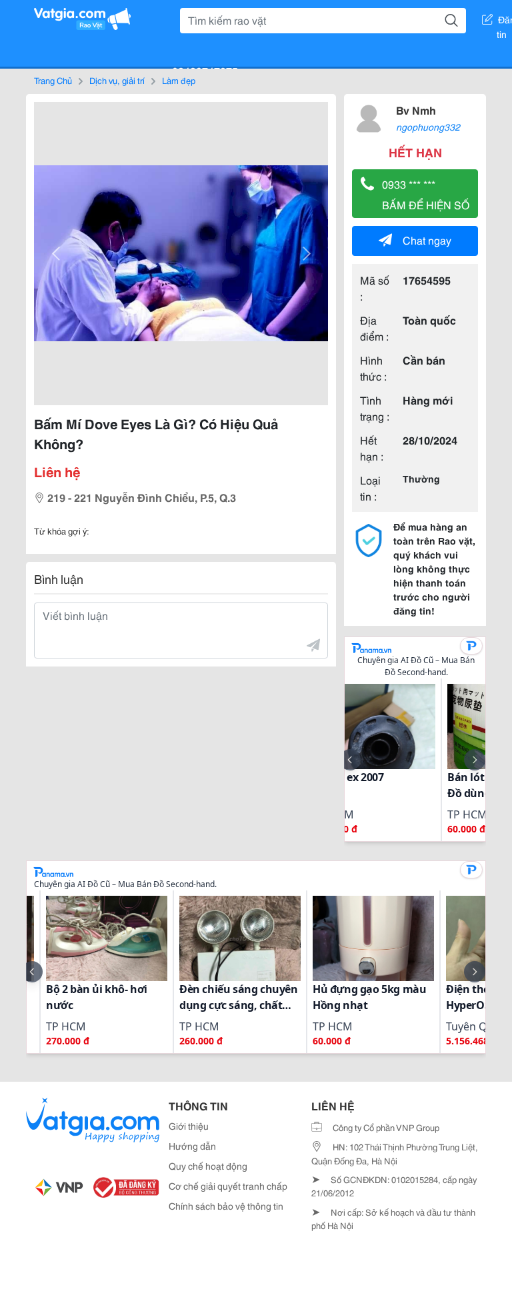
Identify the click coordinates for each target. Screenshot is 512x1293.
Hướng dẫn (192, 1145)
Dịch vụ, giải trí (117, 80)
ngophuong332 (428, 126)
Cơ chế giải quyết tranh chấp (228, 1185)
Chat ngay (427, 239)
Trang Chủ (53, 80)
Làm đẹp (178, 80)
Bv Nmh (416, 109)
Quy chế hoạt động (208, 1165)
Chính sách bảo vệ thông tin (226, 1205)
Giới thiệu (189, 1125)
